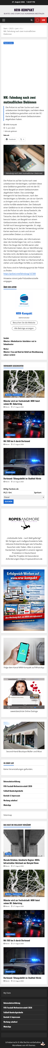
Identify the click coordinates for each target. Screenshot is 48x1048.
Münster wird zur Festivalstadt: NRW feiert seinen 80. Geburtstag (21, 402)
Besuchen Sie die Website (24, 322)
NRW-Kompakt (24, 9)
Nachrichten (8, 43)
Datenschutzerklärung (11, 781)
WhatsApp (7, 805)
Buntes (8, 395)
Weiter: (23, 351)
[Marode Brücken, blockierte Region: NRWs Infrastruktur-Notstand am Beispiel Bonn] (24, 843)
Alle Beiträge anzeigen (24, 328)
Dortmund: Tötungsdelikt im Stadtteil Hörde (22, 478)
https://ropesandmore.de (31, 559)
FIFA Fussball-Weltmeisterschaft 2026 (17, 786)
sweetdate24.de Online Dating (23, 711)
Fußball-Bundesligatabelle (13, 790)
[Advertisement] (24, 70)
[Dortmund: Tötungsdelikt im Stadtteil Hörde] (24, 461)
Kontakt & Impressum (11, 795)
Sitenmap (7, 815)
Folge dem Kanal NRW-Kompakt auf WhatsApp (24, 667)
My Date (7, 993)
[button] (3, 20)
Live (43, 20)
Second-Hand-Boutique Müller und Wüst (24, 751)
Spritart (37, 492)
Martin (7, 407)
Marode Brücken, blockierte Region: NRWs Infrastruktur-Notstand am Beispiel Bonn (21, 861)
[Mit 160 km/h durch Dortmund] (24, 424)
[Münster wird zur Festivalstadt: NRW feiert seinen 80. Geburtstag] (24, 384)
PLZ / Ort (7, 492)
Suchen (8, 501)
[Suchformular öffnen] (32, 20)
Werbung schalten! (10, 800)
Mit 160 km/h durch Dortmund (16, 441)
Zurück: (19, 341)
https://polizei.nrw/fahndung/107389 (19, 273)
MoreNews (17, 1045)
